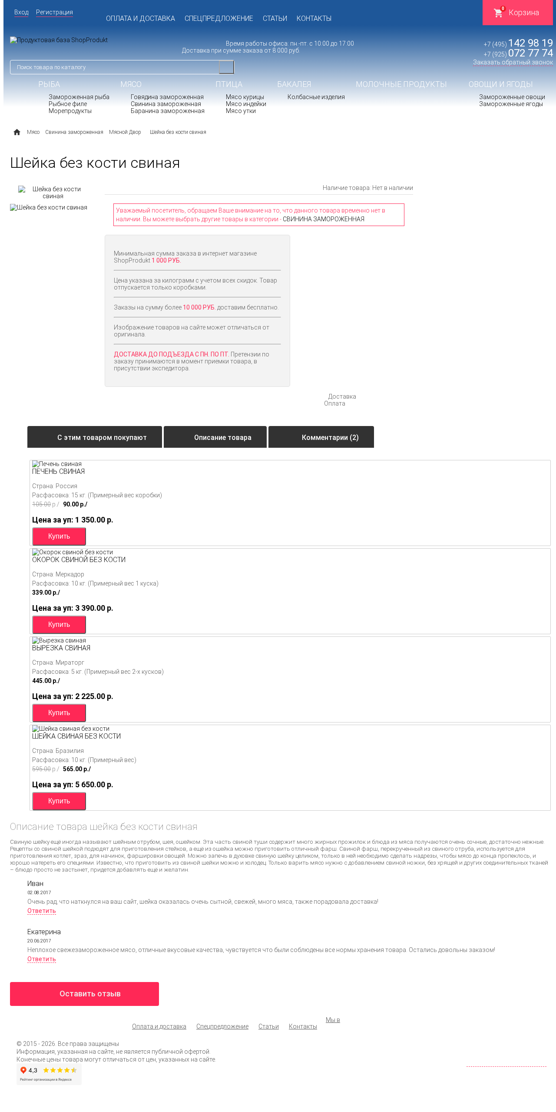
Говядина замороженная (167, 96)
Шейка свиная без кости (76, 736)
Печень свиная (58, 471)
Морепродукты (70, 110)
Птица (228, 84)
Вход (21, 12)
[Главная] (16, 132)
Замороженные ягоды (511, 103)
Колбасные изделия (316, 96)
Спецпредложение (219, 18)
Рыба (49, 84)
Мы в (333, 1019)
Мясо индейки (246, 103)
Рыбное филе (68, 103)
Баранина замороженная (168, 110)
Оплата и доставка (140, 18)
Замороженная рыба (79, 96)
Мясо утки (241, 110)
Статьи (275, 18)
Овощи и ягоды (501, 84)
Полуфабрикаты (312, 116)
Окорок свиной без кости (79, 560)
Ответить (41, 910)
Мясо (131, 84)
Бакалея (294, 84)
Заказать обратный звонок (513, 62)
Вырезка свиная (61, 648)
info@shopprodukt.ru (516, 1055)
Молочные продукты (401, 84)
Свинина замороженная (166, 103)
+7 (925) (518, 54)
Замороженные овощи (512, 96)
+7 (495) (518, 44)
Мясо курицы (245, 96)
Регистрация (54, 12)
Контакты (314, 18)
